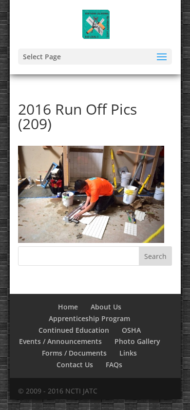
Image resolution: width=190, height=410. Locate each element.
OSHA (131, 330)
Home (68, 306)
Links (128, 353)
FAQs (114, 364)
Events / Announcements (60, 341)
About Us (106, 306)
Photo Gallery (137, 341)
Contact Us (75, 364)
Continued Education (73, 330)
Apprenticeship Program (89, 318)
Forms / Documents (74, 353)
